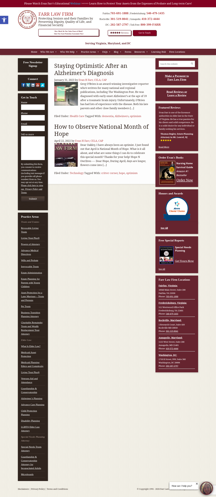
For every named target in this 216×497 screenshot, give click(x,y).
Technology (77, 173)
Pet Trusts (26, 306)
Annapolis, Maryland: (170, 337)
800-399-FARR (151, 24)
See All (164, 228)
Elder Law (26, 340)
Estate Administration (31, 272)
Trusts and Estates (30, 222)
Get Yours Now (184, 261)
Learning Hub (158, 51)
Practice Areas (88, 51)
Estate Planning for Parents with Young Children (30, 283)
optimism (135, 116)
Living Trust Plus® (30, 238)
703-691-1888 (119, 13)
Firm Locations (177, 51)
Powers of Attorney (30, 244)
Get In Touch (145, 33)
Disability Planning (30, 420)
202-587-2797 (119, 24)
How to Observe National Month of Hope (101, 130)
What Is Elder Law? (30, 346)
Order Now (184, 180)
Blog (116, 51)
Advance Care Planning (32, 404)
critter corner (109, 173)
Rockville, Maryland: (170, 320)
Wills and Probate (29, 260)
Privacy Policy (38, 489)
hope (122, 173)
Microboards (27, 474)
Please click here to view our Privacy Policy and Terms (32, 189)
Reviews (124, 33)
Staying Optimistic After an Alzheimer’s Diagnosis (90, 69)
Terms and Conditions (57, 489)
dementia (108, 116)
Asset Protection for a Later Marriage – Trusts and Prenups (32, 296)
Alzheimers (122, 116)
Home (34, 51)
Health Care (77, 116)
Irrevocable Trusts (30, 266)
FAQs (105, 51)
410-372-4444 (151, 19)
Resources (139, 51)
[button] (4, 20)
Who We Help (67, 51)
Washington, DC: (168, 355)
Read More (164, 147)
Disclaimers (23, 489)
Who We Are (47, 51)
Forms (128, 51)
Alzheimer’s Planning (31, 398)
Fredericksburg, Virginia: (173, 302)
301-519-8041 (119, 19)
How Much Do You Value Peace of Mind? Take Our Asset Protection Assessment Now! (68, 32)
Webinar (75, 3)
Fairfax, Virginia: (168, 285)
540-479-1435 (155, 13)
